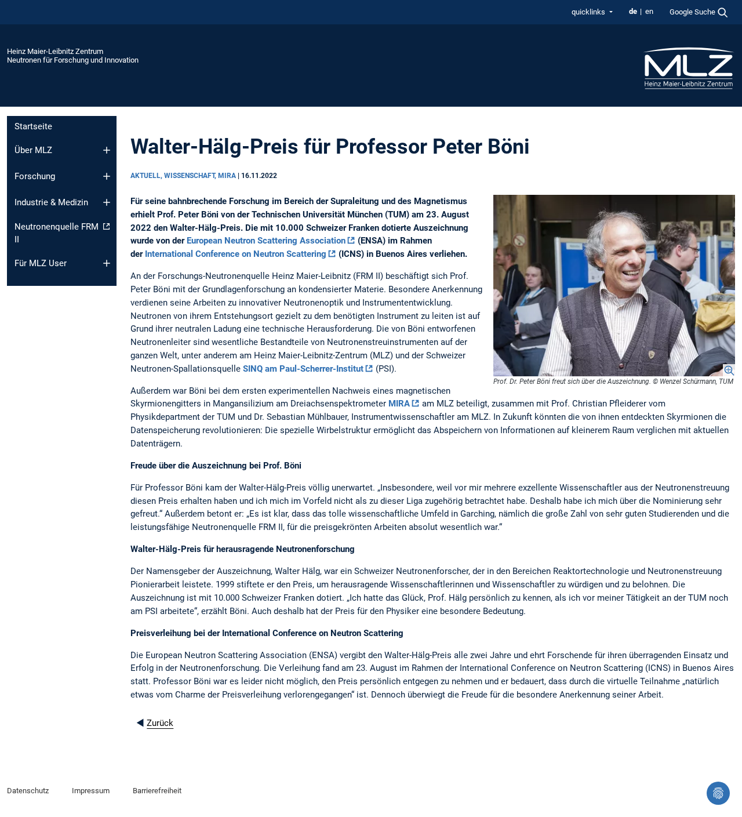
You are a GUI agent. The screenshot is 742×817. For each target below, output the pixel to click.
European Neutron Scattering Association (266, 240)
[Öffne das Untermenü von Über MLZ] (107, 150)
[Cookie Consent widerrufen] (718, 793)
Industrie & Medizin (51, 202)
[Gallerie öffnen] (614, 285)
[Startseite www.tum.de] (688, 67)
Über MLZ (33, 150)
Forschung (34, 176)
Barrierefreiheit (157, 790)
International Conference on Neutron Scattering (235, 254)
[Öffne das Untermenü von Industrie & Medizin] (107, 202)
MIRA (399, 403)
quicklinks (589, 12)
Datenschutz (28, 790)
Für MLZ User (40, 263)
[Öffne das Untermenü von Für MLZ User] (107, 263)
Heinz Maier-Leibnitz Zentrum (55, 51)
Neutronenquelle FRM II (56, 233)
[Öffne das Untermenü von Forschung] (107, 176)
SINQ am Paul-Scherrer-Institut (303, 369)
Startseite (33, 126)
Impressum (91, 790)
